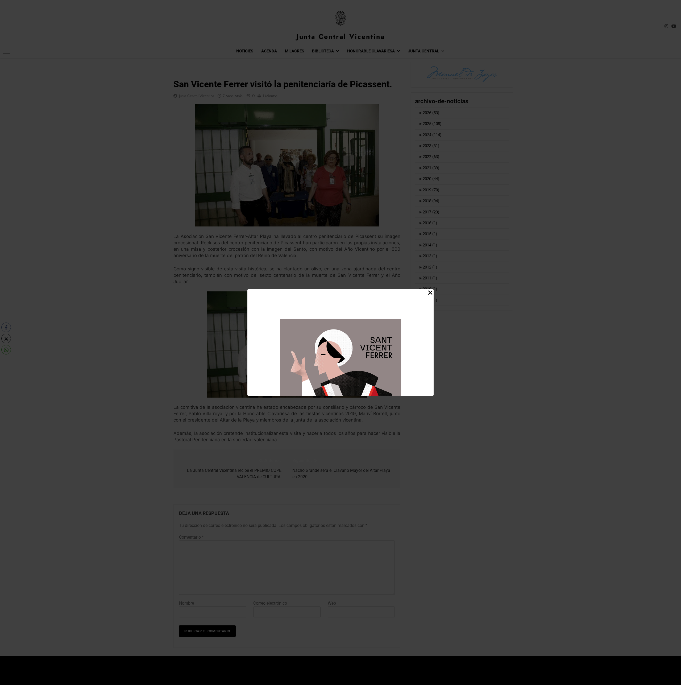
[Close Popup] (430, 292)
